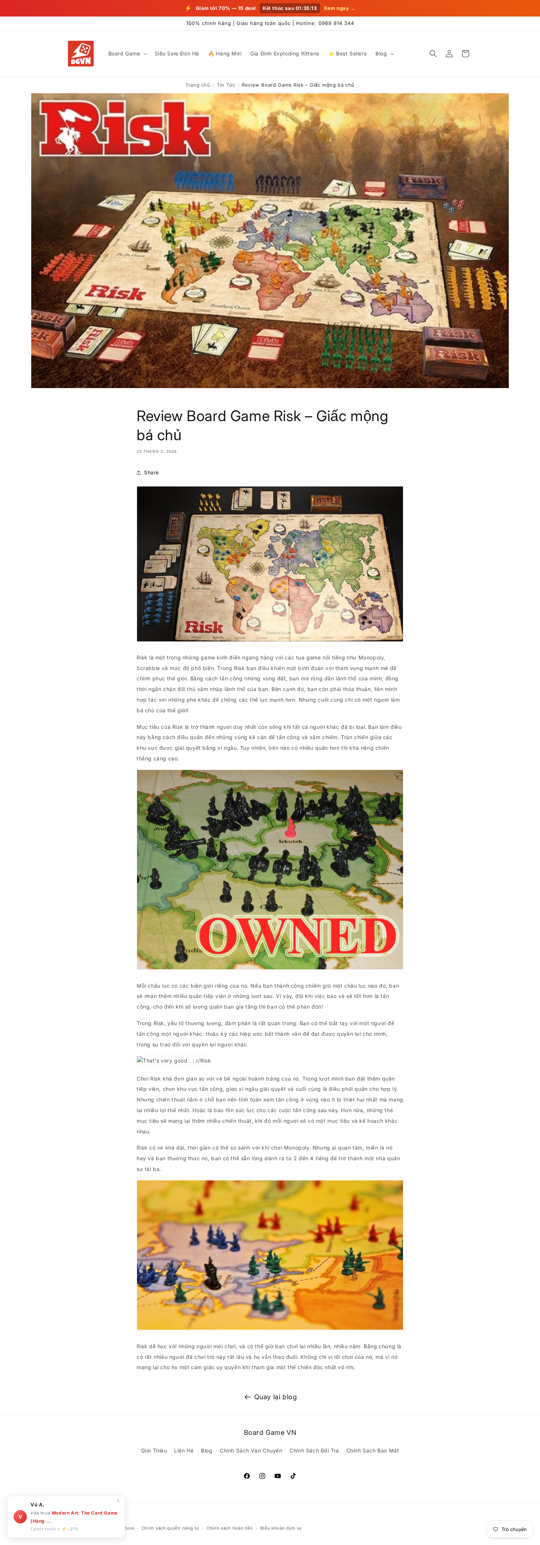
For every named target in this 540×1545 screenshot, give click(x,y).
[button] (127, 53)
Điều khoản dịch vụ (281, 1527)
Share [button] (151, 473)
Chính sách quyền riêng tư (170, 1527)
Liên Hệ (184, 1450)
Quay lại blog (275, 1397)
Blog (206, 1450)
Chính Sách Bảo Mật (372, 1450)
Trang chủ (198, 85)
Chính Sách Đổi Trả (314, 1450)
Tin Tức (226, 85)
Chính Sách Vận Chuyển (251, 1450)
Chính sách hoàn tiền (229, 1527)
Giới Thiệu (154, 1450)
